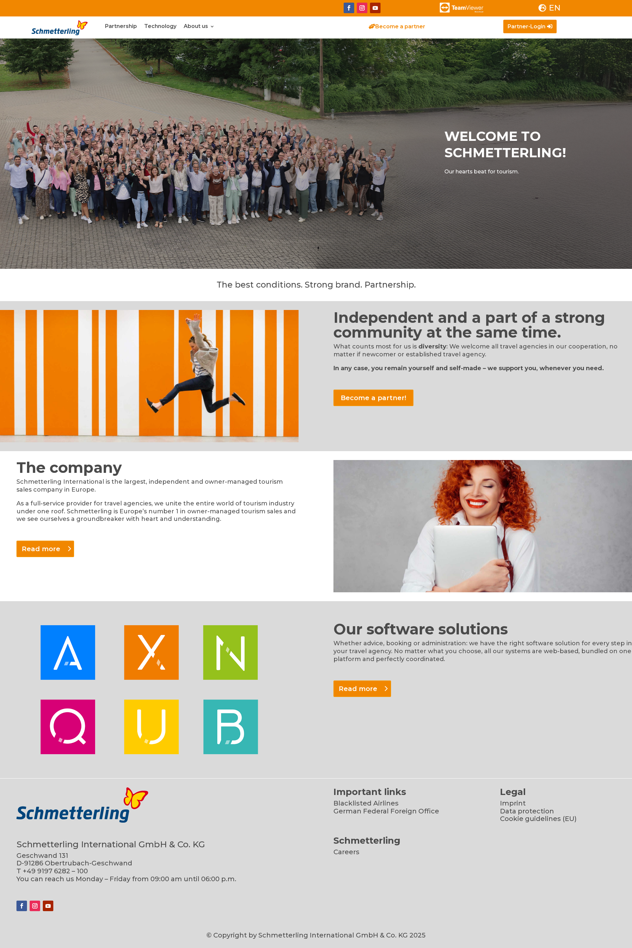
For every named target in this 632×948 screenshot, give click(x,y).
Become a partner (400, 26)
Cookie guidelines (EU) (538, 819)
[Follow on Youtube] (375, 8)
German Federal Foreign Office (386, 811)
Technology (160, 26)
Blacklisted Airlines (366, 803)
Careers (346, 852)
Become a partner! (373, 398)
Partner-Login (526, 26)
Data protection (527, 811)
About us (196, 26)
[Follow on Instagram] (362, 8)
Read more (41, 549)
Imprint (513, 803)
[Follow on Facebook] (349, 8)
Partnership (121, 26)
